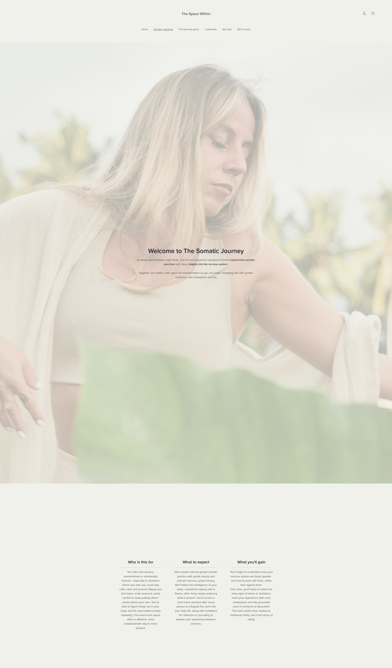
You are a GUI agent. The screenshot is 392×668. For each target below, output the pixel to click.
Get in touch (244, 29)
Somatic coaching (163, 29)
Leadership (211, 29)
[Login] (364, 13)
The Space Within (196, 14)
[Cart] (374, 13)
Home (144, 29)
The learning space (189, 29)
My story (227, 29)
